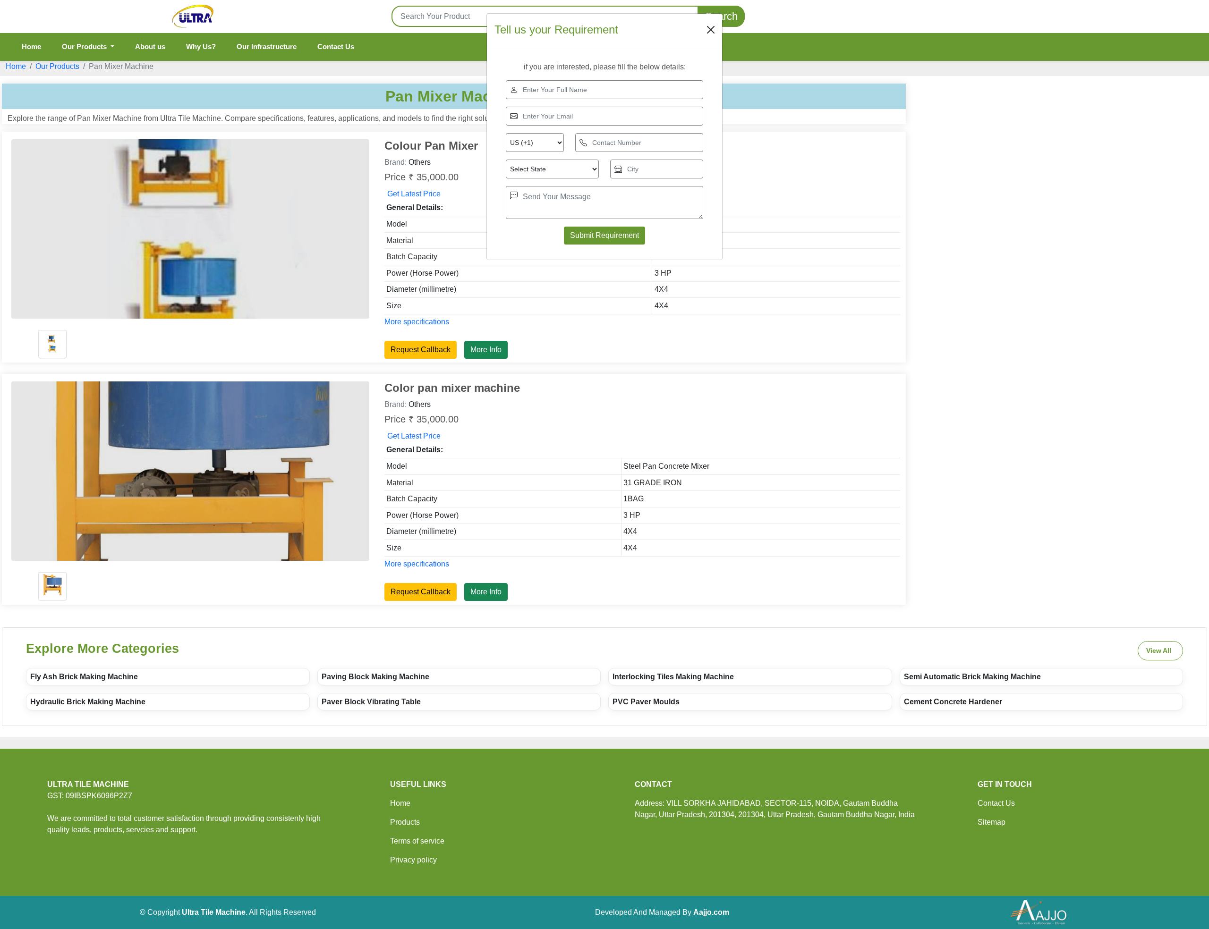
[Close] (710, 29)
